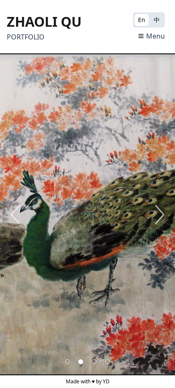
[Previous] (15, 215)
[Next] (160, 215)
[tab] (67, 361)
